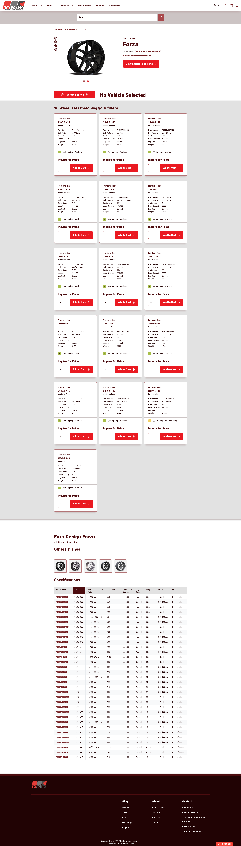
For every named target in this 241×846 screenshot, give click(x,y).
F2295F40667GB (62, 742)
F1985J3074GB (62, 612)
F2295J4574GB (62, 752)
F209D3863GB (61, 677)
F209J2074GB (61, 647)
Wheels (58, 29)
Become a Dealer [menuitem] (190, 812)
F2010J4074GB (62, 702)
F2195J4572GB (62, 727)
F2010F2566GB (62, 692)
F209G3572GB (61, 672)
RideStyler (121, 843)
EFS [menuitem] (124, 817)
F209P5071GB (61, 687)
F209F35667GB (62, 662)
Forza (83, 29)
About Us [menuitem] (156, 812)
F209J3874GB (61, 682)
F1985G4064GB (62, 637)
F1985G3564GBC (63, 627)
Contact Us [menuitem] (187, 807)
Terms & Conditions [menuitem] (191, 831)
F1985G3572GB (62, 632)
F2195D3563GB (62, 722)
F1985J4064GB (62, 642)
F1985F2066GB (62, 597)
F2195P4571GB (62, 732)
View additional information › (137, 55)
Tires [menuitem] (124, 812)
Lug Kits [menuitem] (126, 827)
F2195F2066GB (62, 717)
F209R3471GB (61, 657)
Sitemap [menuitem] (156, 822)
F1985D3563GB (62, 617)
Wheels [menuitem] (125, 807)
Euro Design (71, 29)
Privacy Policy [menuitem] (188, 826)
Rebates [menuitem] (156, 817)
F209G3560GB (61, 667)
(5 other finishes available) (148, 51)
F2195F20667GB (62, 712)
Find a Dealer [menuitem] (158, 807)
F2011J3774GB (62, 707)
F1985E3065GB (62, 602)
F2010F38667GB (62, 697)
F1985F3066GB (62, 607)
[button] (86, 58)
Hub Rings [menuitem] (127, 822)
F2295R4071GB (62, 747)
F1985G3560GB (62, 622)
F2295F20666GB (62, 737)
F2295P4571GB (62, 757)
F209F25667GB (62, 652)
